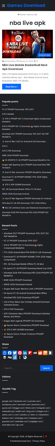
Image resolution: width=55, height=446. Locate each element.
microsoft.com (23, 404)
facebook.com (20, 401)
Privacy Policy (39, 441)
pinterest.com (38, 404)
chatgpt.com (41, 411)
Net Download (10, 61)
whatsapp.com (21, 418)
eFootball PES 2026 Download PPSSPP (21, 297)
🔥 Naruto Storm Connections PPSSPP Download (26, 325)
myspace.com (35, 418)
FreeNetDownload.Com (20, 441)
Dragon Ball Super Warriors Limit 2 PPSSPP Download (28, 289)
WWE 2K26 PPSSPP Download (18, 280)
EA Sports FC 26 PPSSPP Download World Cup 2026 (28, 268)
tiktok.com (30, 408)
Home (22, 14)
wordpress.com (9, 404)
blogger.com (18, 408)
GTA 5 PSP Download (13, 309)
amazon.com (7, 418)
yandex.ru (24, 414)
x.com (16, 414)
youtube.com (34, 401)
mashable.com (21, 421)
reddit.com (20, 411)
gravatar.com (7, 421)
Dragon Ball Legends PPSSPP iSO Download (24, 321)
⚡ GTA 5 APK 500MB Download (18, 329)
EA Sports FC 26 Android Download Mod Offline (25, 293)
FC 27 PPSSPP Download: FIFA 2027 (20, 241)
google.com (7, 401)
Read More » (11, 86)
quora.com (6, 408)
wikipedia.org (8, 411)
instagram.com (43, 408)
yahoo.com (7, 414)
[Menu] (3, 6)
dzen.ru (34, 414)
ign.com (19, 425)
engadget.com (35, 421)
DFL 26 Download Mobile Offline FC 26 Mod (24, 264)
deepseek (43, 414)
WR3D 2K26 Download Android (18, 284)
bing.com (31, 411)
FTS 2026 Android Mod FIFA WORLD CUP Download (27, 252)
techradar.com (8, 425)
